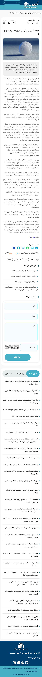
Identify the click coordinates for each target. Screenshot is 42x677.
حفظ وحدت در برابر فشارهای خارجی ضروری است (21, 432)
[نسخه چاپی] (4, 22)
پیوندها (12, 653)
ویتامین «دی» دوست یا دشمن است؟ (23, 276)
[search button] (5, 3)
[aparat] (22, 662)
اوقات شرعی (36, 657)
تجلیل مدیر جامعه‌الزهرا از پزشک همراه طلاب (23, 610)
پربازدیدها (20, 373)
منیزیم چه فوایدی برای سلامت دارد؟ (24, 271)
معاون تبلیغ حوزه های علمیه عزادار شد (25, 416)
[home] (21, 646)
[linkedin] (22, 248)
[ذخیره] (9, 22)
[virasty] (18, 662)
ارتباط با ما (25, 653)
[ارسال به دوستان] (14, 22)
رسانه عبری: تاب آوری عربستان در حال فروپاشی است (20, 464)
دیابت (17, 259)
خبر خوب (8, 373)
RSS (29, 657)
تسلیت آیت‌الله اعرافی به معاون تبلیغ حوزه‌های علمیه (20, 409)
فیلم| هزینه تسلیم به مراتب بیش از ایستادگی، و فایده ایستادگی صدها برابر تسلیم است (21, 288)
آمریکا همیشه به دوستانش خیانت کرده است (23, 626)
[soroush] (18, 248)
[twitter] (32, 248)
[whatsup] (27, 248)
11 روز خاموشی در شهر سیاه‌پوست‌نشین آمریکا (22, 458)
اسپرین (25, 259)
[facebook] (14, 248)
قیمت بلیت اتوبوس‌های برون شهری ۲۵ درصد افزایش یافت (24, 13)
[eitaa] (14, 662)
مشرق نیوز (32, 237)
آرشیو (18, 653)
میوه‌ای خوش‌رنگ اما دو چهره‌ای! (25, 282)
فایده (9, 259)
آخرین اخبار (33, 373)
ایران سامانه (17, 674)
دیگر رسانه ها (31, 20)
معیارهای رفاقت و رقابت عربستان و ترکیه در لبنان (21, 528)
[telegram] (36, 248)
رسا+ (38, 20)
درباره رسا (33, 653)
